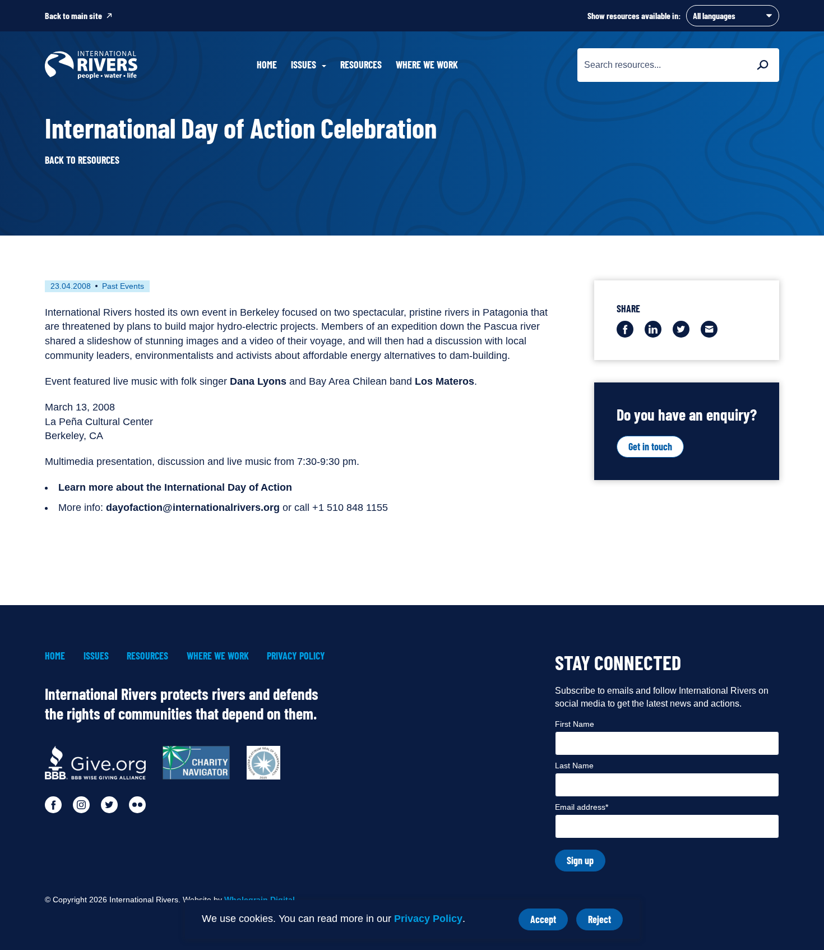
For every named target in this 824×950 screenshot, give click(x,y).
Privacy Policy (428, 918)
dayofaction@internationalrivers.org (193, 507)
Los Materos (444, 381)
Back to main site (73, 15)
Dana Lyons (258, 381)
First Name (574, 724)
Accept (549, 921)
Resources (361, 64)
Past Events (123, 286)
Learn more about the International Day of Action (175, 487)
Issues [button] (303, 64)
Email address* (581, 807)
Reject (605, 921)
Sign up (580, 860)
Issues (96, 656)
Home (267, 64)
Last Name (574, 765)
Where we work (427, 64)
